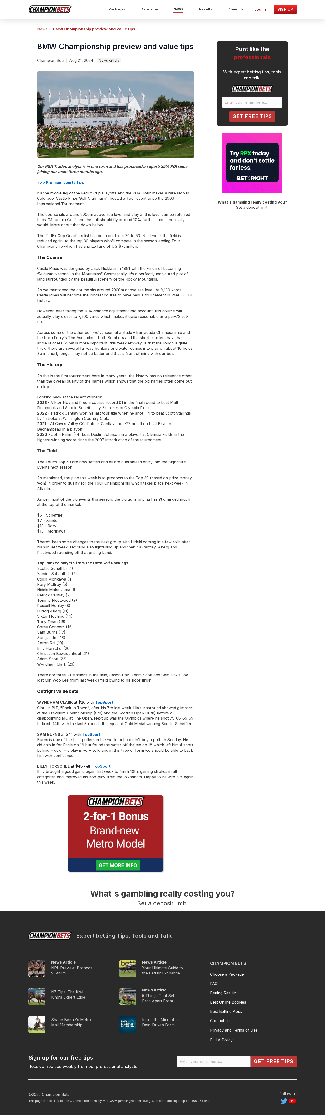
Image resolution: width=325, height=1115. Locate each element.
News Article (109, 60)
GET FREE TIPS (252, 116)
